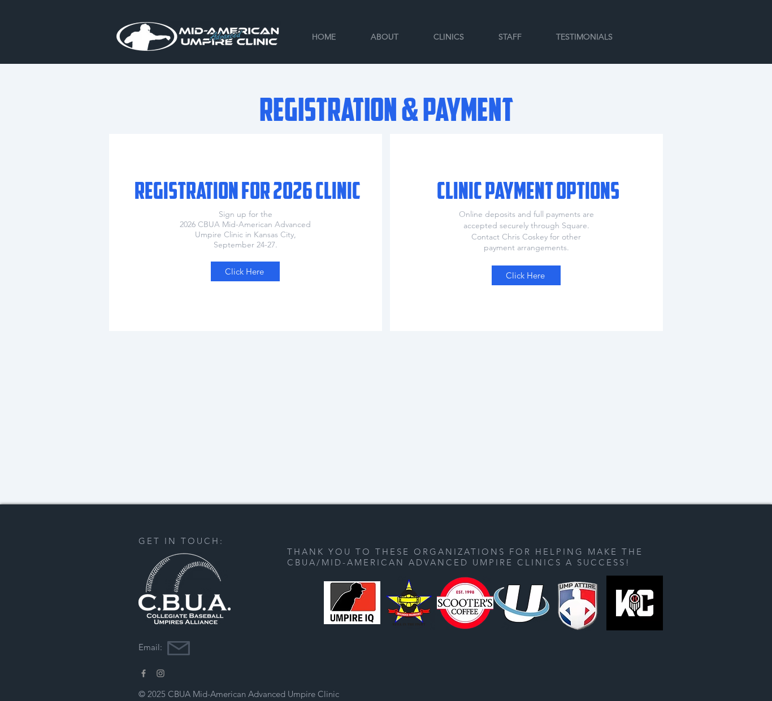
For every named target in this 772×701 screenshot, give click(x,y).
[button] (448, 36)
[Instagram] (160, 673)
